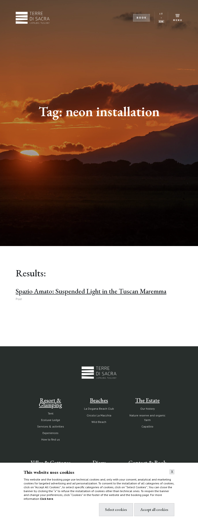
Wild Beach (99, 422)
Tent (50, 413)
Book (142, 17)
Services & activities (50, 426)
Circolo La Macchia (99, 415)
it (161, 13)
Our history (147, 408)
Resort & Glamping (50, 402)
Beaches (99, 400)
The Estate (147, 400)
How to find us (50, 439)
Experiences (50, 433)
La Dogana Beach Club (99, 408)
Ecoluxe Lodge (50, 420)
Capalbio (147, 426)
